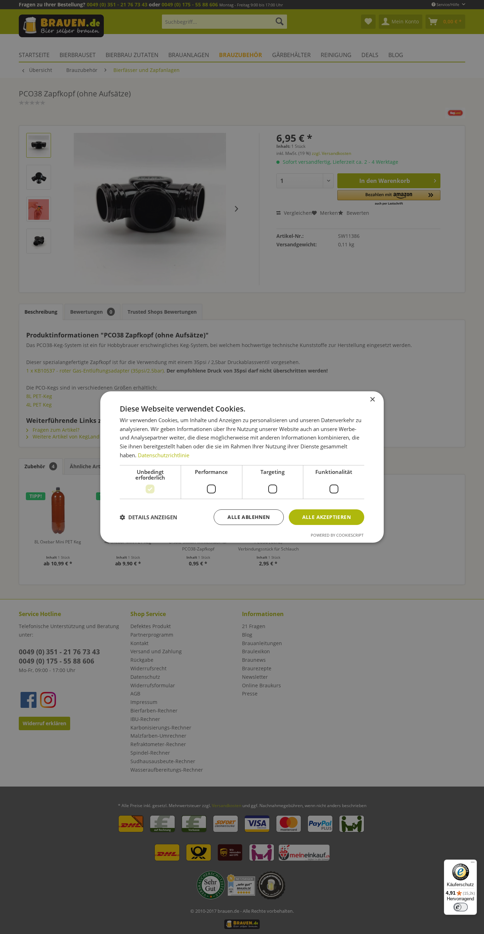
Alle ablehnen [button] (248, 517)
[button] (148, 517)
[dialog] (242, 467)
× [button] (372, 399)
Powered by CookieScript (337, 535)
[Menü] (472, 864)
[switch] (461, 907)
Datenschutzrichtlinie (163, 455)
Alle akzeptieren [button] (326, 517)
